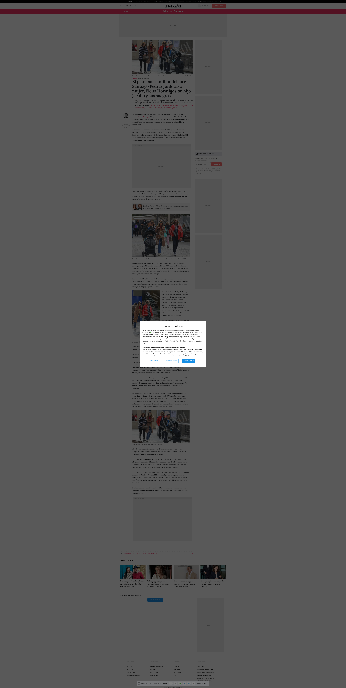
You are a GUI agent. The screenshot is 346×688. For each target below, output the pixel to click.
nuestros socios (169, 330)
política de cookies (188, 341)
